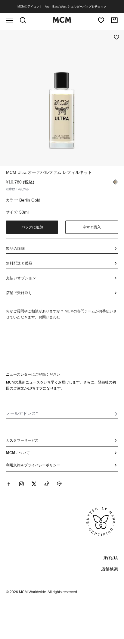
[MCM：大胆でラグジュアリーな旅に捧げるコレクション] (61, 21)
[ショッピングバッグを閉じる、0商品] (114, 20)
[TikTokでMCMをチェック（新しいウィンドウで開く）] (46, 484)
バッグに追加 (32, 227)
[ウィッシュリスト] (101, 20)
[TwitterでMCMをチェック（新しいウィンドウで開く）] (34, 484)
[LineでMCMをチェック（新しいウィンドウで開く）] (59, 484)
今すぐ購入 (92, 227)
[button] (62, 97)
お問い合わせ (49, 317)
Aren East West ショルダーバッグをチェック (76, 6)
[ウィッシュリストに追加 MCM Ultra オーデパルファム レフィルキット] (116, 37)
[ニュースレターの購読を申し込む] (115, 414)
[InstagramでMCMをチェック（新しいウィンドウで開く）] (21, 484)
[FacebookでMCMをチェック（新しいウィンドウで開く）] (8, 484)
